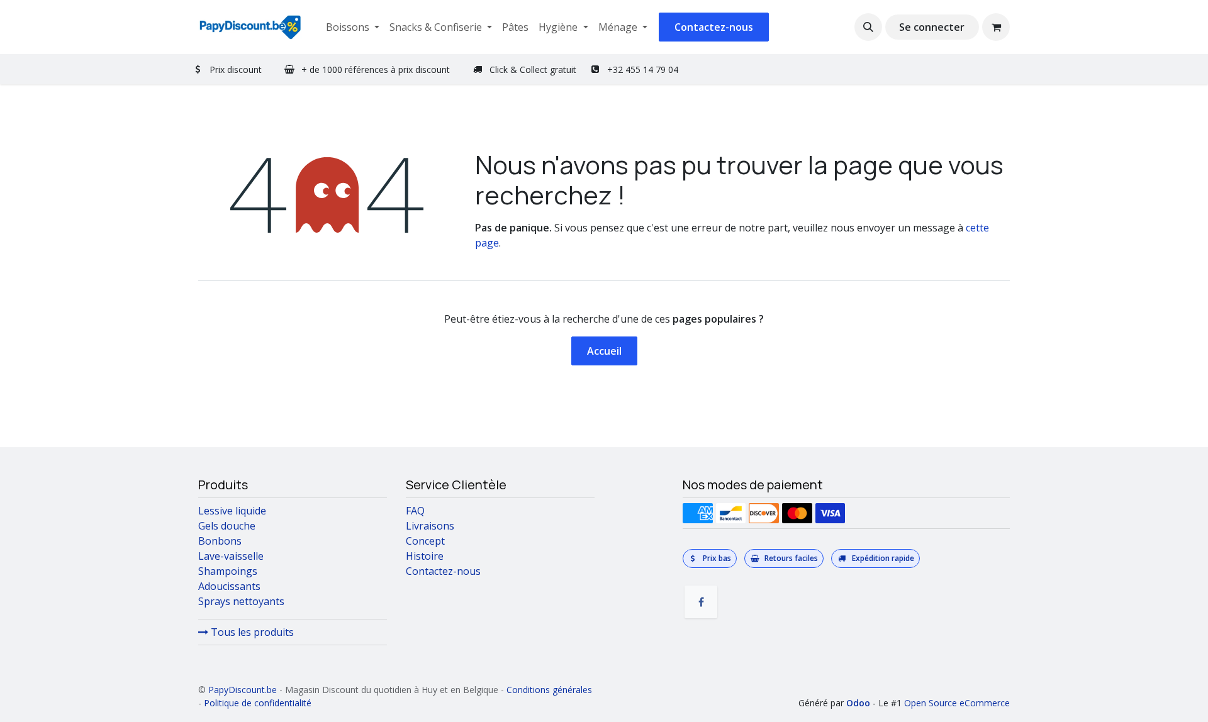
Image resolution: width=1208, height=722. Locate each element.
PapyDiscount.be (242, 690)
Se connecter (932, 27)
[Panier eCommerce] (996, 27)
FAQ (415, 511)
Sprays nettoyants (241, 601)
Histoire (425, 556)
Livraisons (430, 526)
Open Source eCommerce (957, 703)
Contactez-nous (713, 27)
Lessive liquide (232, 511)
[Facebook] (701, 602)
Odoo (859, 703)
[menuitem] (352, 27)
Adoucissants (229, 586)
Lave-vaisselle (231, 556)
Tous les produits (251, 632)
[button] (868, 27)
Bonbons (220, 541)
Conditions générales (549, 690)
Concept (425, 541)
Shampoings (227, 571)
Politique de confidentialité (257, 703)
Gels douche (226, 526)
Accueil (604, 351)
